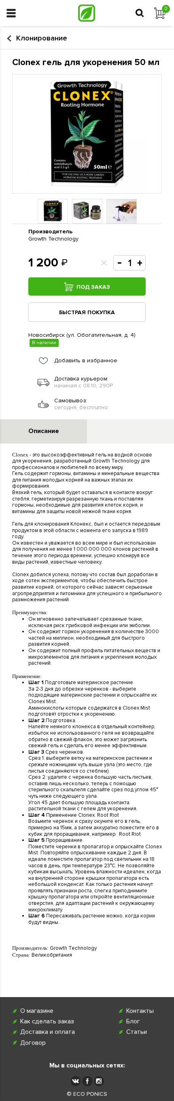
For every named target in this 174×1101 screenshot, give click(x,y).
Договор (33, 1043)
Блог (133, 1021)
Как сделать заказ (47, 1021)
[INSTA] (99, 1081)
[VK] (75, 1081)
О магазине (36, 1011)
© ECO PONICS (87, 1094)
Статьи (136, 1032)
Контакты (140, 1011)
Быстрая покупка (87, 312)
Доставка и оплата (47, 1032)
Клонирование (41, 38)
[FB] (87, 1081)
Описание (43, 431)
